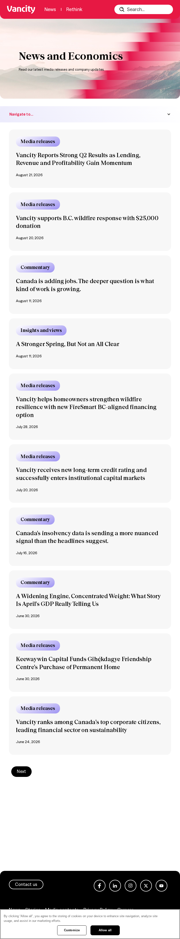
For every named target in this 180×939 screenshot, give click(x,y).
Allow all (105, 930)
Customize (72, 930)
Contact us (26, 884)
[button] (90, 114)
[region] (90, 924)
